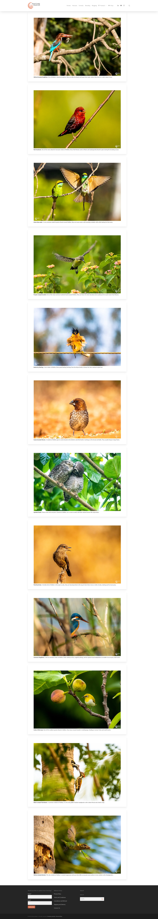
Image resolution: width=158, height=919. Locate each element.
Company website (51, 916)
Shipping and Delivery (59, 905)
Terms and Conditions (60, 898)
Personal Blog (59, 916)
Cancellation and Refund (60, 901)
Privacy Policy (57, 894)
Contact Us (57, 908)
